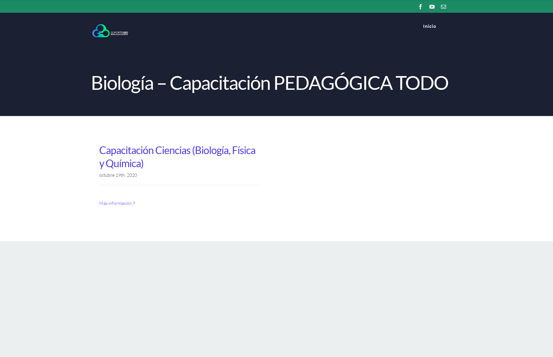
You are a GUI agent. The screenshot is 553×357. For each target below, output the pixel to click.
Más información (115, 203)
